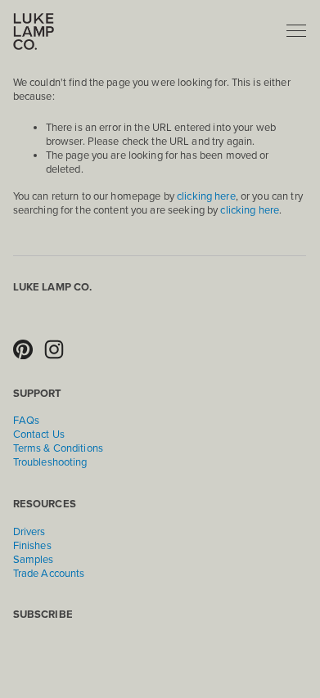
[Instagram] (54, 349)
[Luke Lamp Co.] (23, 349)
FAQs (26, 420)
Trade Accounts (49, 573)
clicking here (206, 196)
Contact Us (39, 434)
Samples (33, 559)
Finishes (32, 545)
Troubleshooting (50, 462)
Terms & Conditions (58, 448)
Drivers (29, 531)
